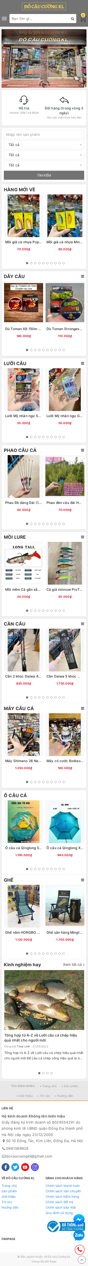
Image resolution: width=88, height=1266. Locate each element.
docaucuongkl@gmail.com (29, 1156)
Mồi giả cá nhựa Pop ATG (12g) (30, 242)
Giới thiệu (9, 1196)
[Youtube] (25, 1167)
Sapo (53, 1261)
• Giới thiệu (24, 1096)
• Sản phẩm (69, 1086)
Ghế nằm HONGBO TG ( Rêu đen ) (33, 932)
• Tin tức (43, 1096)
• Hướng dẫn (64, 1096)
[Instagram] (35, 1167)
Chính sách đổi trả (59, 1202)
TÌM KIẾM (44, 175)
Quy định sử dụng (59, 1213)
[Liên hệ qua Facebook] (79, 1219)
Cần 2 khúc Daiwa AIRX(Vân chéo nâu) (37, 676)
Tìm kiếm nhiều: (23, 1086)
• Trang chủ (48, 1086)
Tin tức (7, 1202)
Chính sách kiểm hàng (62, 1196)
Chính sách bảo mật (61, 1207)
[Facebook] (5, 1167)
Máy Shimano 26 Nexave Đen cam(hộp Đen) (42, 761)
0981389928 (17, 1148)
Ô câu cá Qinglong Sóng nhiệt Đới (33, 848)
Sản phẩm (9, 1191)
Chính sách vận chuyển (63, 1191)
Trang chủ (9, 1186)
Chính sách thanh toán (63, 1186)
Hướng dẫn (10, 1207)
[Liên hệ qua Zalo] (79, 1235)
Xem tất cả (72, 964)
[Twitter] (15, 1167)
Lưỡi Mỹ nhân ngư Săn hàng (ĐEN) (33, 416)
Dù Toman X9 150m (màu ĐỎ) (29, 329)
